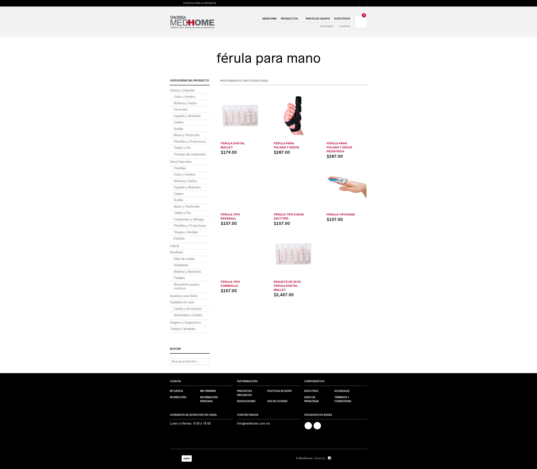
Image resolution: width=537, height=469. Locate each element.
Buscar (206, 361)
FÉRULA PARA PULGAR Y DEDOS (286, 145)
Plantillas (180, 168)
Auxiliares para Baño (184, 296)
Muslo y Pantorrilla (186, 135)
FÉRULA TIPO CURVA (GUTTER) (289, 216)
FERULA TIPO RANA (341, 214)
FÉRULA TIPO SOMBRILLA (230, 283)
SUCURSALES (341, 391)
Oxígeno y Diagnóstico (185, 322)
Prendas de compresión (190, 154)
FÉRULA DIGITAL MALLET (233, 145)
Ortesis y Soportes (182, 90)
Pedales (179, 278)
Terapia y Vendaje (186, 232)
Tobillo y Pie (182, 148)
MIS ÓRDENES (208, 391)
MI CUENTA (176, 391)
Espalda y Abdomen (187, 116)
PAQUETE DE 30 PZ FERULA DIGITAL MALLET (287, 285)
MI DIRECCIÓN (178, 397)
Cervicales (181, 109)
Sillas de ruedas (184, 259)
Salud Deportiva (181, 161)
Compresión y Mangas (189, 219)
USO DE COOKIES (277, 401)
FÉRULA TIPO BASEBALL (230, 216)
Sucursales (326, 26)
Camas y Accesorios (188, 308)
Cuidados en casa (182, 302)
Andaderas (181, 265)
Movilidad (176, 252)
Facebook (308, 426)
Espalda (179, 238)
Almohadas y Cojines (188, 315)
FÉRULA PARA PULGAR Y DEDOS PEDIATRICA (339, 147)
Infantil (347, 139)
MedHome (269, 18)
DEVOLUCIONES (246, 401)
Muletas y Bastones (187, 271)
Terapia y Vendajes (183, 329)
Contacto (344, 26)
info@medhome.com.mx (253, 423)
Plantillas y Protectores (190, 141)
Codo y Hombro (185, 96)
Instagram (317, 426)
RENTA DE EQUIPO (318, 18)
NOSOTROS (342, 18)
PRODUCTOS (289, 18)
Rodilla (178, 128)
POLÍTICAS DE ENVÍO (279, 391)
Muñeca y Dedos (241, 139)
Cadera (178, 122)
